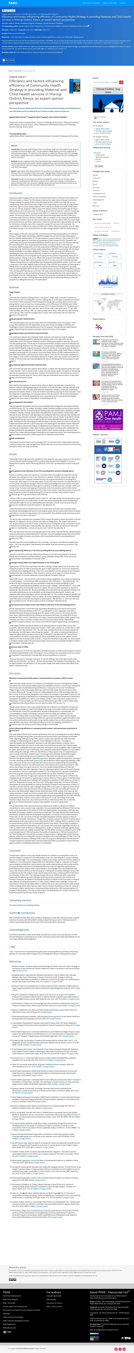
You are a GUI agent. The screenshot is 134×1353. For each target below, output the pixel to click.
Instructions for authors (91, 3)
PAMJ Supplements (9, 1324)
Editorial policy (51, 1299)
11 (63, 703)
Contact (123, 3)
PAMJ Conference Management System (16, 1321)
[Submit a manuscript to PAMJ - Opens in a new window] (108, 103)
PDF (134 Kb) (10, 60)
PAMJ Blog (6, 1314)
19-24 (53, 798)
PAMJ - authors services (54, 1307)
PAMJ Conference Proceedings (13, 1317)
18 (25, 776)
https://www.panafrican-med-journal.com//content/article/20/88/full (39, 52)
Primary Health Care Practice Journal (15, 1307)
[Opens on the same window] (12, 1280)
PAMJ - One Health (9, 1303)
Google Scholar (98, 214)
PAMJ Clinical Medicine (10, 1299)
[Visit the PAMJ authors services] (108, 461)
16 (40, 761)
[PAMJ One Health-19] (108, 419)
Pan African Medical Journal (12, 1296)
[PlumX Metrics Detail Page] (98, 327)
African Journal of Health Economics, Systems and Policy (21, 1310)
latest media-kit (97, 1326)
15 (45, 771)
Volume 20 (17, 71)
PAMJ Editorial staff (9, 1328)
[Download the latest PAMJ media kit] (94, 1333)
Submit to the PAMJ (110, 3)
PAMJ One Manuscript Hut (98, 1318)
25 (50, 812)
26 (57, 817)
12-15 (71, 750)
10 (37, 699)
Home (10, 71)
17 (48, 771)
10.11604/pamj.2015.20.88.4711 (48, 14)
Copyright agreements (54, 1296)
